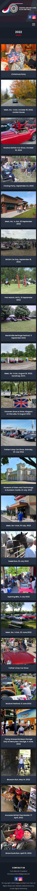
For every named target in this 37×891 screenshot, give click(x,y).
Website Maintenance (23, 886)
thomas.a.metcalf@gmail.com (18, 874)
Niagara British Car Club (24, 883)
